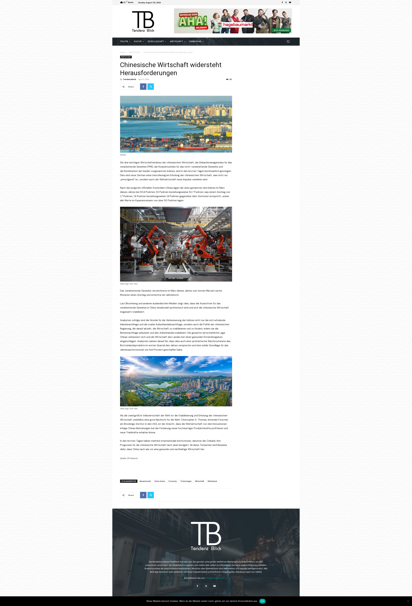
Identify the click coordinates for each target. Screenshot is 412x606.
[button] (288, 41)
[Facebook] (282, 3)
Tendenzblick (129, 79)
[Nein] (408, 601)
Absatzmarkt (145, 481)
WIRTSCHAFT (134, 52)
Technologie (186, 481)
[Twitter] (286, 3)
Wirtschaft (199, 481)
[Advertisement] (176, 469)
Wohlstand (212, 481)
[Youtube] (290, 3)
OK (262, 601)
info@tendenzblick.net (217, 578)
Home (123, 52)
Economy (173, 481)
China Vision (159, 481)
